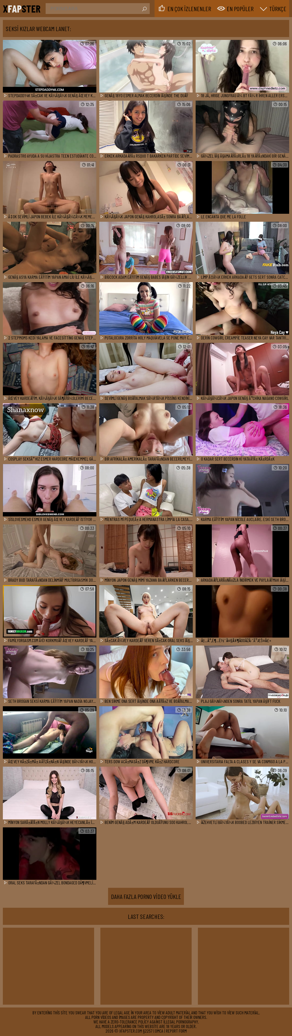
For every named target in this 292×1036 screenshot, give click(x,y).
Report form (176, 1030)
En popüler (240, 8)
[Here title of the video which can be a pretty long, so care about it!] (49, 66)
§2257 (148, 1030)
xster (21, 8)
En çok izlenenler (189, 8)
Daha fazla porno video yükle (146, 896)
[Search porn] (144, 9)
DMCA (159, 1030)
